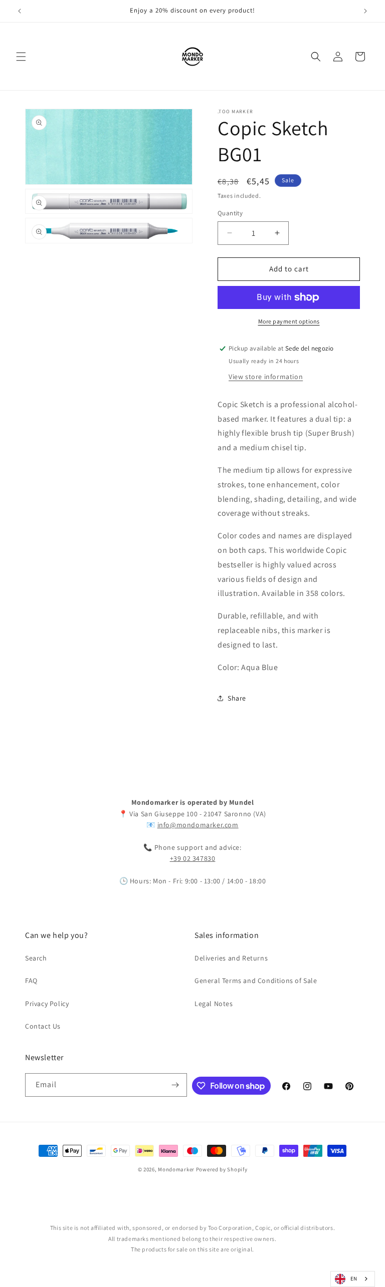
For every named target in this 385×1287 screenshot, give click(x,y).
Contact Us (43, 1026)
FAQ (31, 980)
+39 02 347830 (193, 858)
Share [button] (237, 698)
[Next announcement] (365, 11)
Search (36, 957)
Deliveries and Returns (231, 957)
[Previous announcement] (20, 11)
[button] (21, 57)
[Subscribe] (175, 1085)
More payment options (289, 321)
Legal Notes (214, 1003)
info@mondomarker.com (198, 824)
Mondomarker (176, 1169)
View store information (266, 376)
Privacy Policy (47, 1003)
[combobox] (352, 1279)
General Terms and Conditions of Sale (256, 980)
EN (353, 1278)
